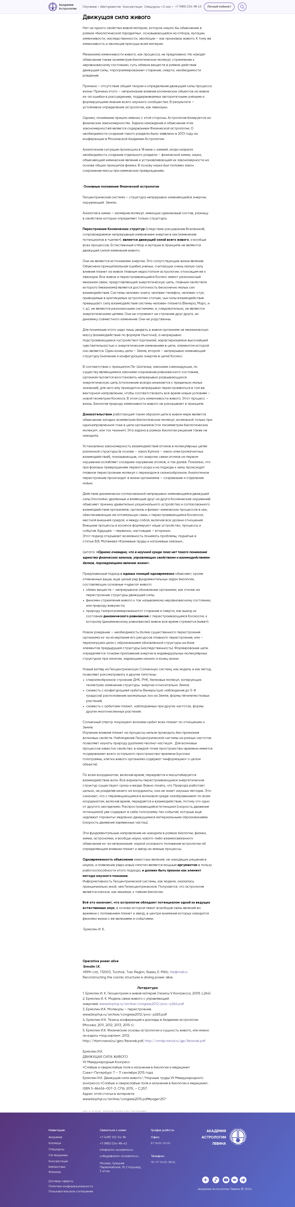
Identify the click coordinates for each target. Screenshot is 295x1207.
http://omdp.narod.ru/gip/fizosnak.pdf (175, 1041)
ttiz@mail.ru (178, 972)
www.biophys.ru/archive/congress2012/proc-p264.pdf (141, 1004)
